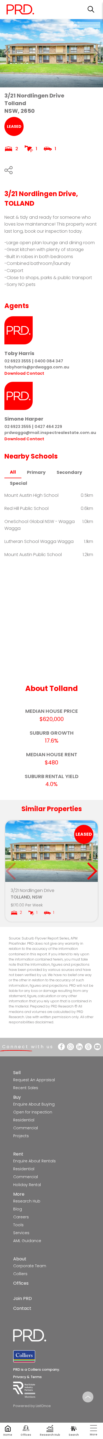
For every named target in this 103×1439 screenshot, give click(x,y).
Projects (21, 1136)
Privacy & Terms (27, 1377)
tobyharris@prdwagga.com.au (36, 367)
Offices (21, 1283)
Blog (17, 1209)
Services (21, 1233)
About (19, 1259)
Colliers (20, 1274)
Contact (22, 1308)
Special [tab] (18, 483)
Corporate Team (29, 1266)
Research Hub (26, 1201)
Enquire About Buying (34, 1104)
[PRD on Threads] (88, 1046)
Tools (18, 1225)
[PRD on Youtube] (97, 1046)
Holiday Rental (27, 1184)
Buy (17, 1097)
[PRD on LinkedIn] (79, 1046)
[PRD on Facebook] (61, 1046)
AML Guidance (27, 1240)
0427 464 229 (48, 427)
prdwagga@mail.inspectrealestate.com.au (50, 432)
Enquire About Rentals (34, 1161)
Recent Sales (25, 1088)
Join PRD (22, 1298)
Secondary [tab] (69, 472)
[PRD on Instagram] (70, 1046)
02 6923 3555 (17, 361)
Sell (17, 1072)
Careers (21, 1217)
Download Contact (24, 373)
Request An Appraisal (34, 1080)
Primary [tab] (36, 472)
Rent (18, 1154)
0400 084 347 (49, 361)
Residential (23, 1120)
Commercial (25, 1128)
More (18, 1194)
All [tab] (13, 472)
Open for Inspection (32, 1112)
